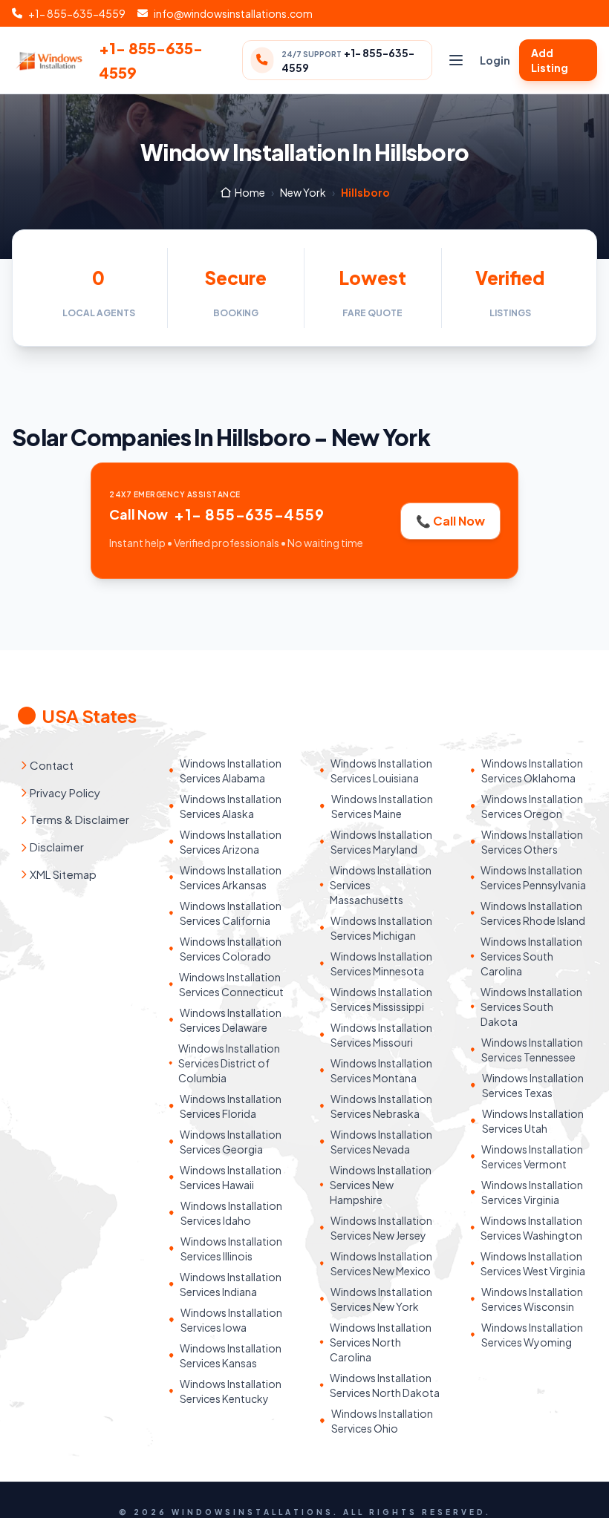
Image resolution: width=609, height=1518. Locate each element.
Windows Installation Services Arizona (230, 842)
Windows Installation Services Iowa (231, 1320)
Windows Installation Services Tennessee (532, 1050)
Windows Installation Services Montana (381, 1070)
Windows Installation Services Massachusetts (380, 884)
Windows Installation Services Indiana (230, 1284)
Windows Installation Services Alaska (230, 806)
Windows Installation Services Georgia (230, 1142)
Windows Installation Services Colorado (230, 949)
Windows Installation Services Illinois (231, 1248)
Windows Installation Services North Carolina (380, 1342)
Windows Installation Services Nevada (381, 1142)
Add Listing (549, 60)
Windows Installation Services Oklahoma (532, 770)
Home (250, 192)
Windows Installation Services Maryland (381, 842)
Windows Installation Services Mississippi (381, 999)
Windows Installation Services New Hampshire (380, 1184)
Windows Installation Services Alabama (230, 770)
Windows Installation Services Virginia (532, 1192)
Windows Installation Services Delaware (230, 1020)
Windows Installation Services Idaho (231, 1213)
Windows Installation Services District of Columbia (229, 1062)
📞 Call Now (450, 521)
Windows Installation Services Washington (531, 1228)
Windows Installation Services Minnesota (381, 963)
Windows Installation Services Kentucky (230, 1391)
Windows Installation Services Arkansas (230, 877)
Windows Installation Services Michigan (381, 928)
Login (495, 60)
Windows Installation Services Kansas (230, 1355)
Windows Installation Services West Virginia (533, 1263)
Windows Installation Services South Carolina (531, 956)
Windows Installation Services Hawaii (230, 1177)
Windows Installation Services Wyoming (532, 1335)
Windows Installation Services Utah (533, 1121)
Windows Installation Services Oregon (532, 806)
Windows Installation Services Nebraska (381, 1106)
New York (303, 192)
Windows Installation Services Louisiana (381, 770)
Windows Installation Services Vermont (532, 1156)
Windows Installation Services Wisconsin (532, 1299)
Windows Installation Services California (230, 913)
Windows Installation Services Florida (230, 1106)
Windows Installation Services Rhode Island (533, 913)
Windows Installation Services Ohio (382, 1421)
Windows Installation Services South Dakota (531, 1006)
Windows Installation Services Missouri (381, 1035)
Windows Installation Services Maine (382, 806)
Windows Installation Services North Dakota (385, 1385)
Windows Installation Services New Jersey (381, 1228)
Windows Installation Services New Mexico (381, 1263)
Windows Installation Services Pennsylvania (533, 877)
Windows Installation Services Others (532, 842)
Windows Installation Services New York (381, 1299)
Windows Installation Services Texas (533, 1085)
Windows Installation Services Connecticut (231, 984)
